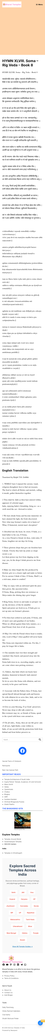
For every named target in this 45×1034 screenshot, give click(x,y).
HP (34, 899)
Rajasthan (30, 913)
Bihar (30, 926)
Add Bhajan (8, 995)
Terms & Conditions (11, 978)
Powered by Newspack (9, 1030)
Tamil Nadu (30, 919)
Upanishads (8, 789)
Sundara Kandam (10, 799)
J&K (22, 892)
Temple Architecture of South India (17, 779)
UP (20, 913)
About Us (7, 990)
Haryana (24, 899)
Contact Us (8, 992)
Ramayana (6, 766)
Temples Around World (12, 839)
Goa (31, 892)
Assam (22, 940)
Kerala (36, 906)
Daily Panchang (8, 1007)
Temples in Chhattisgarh (13, 853)
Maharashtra (15, 919)
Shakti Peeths (9, 804)
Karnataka (24, 906)
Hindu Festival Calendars (11, 1011)
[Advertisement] (22, 32)
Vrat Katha (6, 1015)
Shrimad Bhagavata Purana (14, 802)
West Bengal (11, 933)
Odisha (24, 933)
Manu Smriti (8, 784)
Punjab (35, 933)
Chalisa (7, 792)
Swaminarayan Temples (13, 841)
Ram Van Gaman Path (10, 770)
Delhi (14, 892)
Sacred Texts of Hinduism (11, 761)
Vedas (6, 787)
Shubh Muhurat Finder (10, 1018)
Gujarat (12, 899)
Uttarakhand (17, 926)
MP (12, 913)
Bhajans (7, 794)
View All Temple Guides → (22, 946)
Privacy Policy (9, 976)
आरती (5, 797)
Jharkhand (10, 906)
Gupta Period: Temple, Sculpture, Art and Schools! (22, 782)
